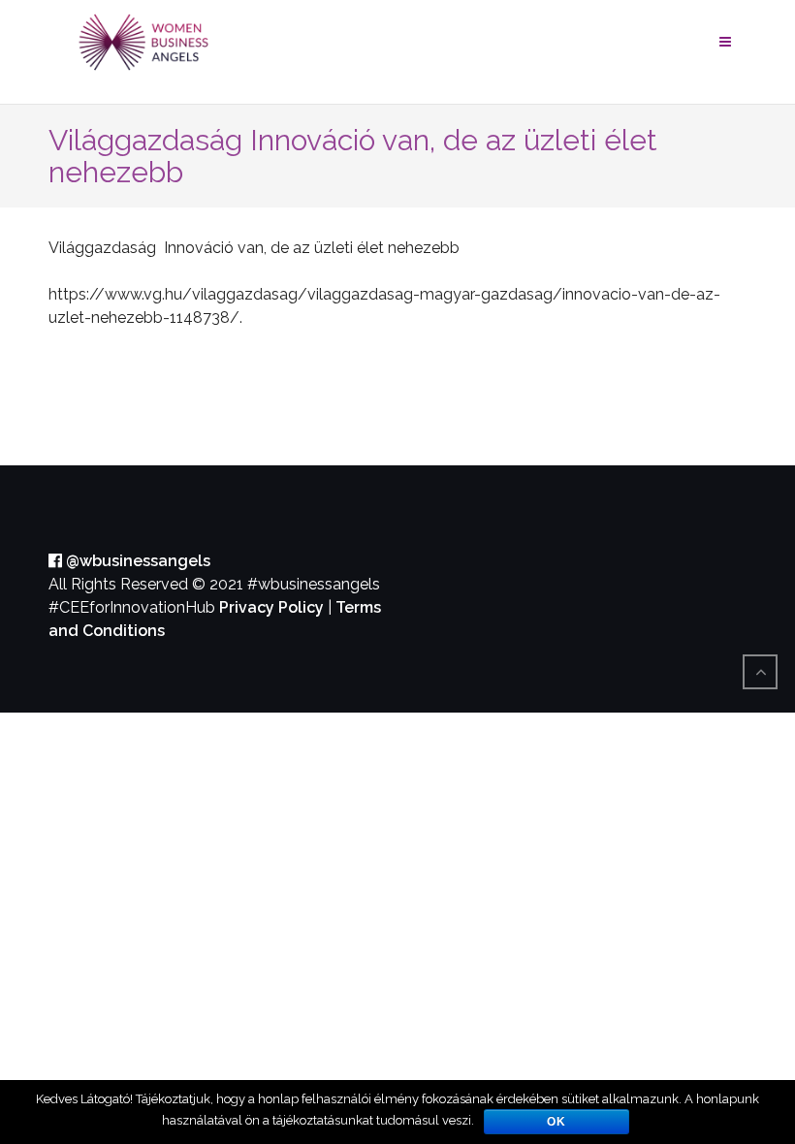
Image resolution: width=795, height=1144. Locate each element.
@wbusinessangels (136, 561)
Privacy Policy (271, 607)
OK (556, 1121)
